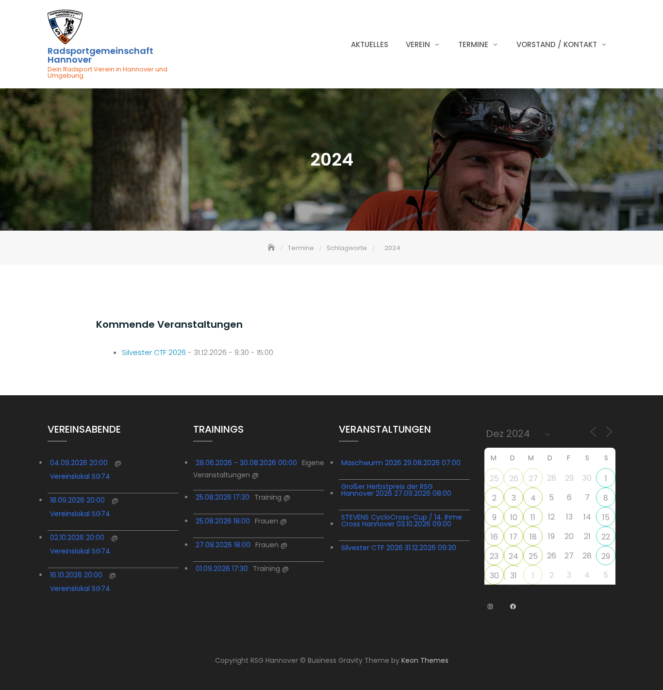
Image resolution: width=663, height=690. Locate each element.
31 (513, 575)
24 (513, 556)
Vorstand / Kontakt (556, 44)
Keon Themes (424, 660)
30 (494, 575)
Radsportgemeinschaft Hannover (100, 55)
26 (513, 478)
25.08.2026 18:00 (223, 521)
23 (494, 556)
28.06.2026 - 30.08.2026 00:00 (246, 463)
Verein (418, 44)
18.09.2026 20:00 (77, 500)
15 (606, 517)
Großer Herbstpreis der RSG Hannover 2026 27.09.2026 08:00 (396, 490)
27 (533, 478)
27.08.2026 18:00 (223, 545)
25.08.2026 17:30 (222, 497)
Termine (473, 44)
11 (532, 517)
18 (533, 536)
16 (494, 536)
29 (605, 556)
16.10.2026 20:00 (76, 575)
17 (513, 536)
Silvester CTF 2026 (154, 352)
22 (605, 536)
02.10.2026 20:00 (77, 537)
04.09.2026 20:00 (79, 463)
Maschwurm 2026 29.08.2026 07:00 (401, 463)
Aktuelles (369, 44)
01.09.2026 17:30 (222, 568)
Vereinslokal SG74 (80, 476)
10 (513, 517)
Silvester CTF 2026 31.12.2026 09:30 (398, 548)
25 (494, 478)
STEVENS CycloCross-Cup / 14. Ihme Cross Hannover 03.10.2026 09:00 (401, 520)
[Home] (272, 247)
